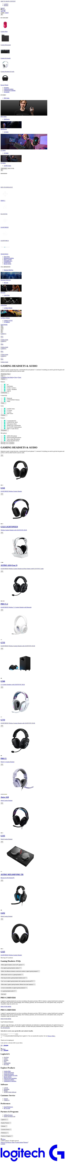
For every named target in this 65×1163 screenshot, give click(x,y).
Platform (3, 379)
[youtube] (6, 1045)
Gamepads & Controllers (10, 1081)
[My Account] (2, 330)
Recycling (6, 1064)
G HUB (6, 1088)
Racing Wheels (7, 1077)
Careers (6, 1058)
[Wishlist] (2, 328)
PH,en (3, 9)
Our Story (6, 1057)
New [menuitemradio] (15, 377)
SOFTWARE (4, 324)
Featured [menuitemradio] (4, 377)
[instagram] (1, 1045)
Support (3, 8)
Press (5, 1061)
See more (3, 994)
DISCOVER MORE (6, 1006)
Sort (2, 376)
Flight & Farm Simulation (10, 1078)
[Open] (2, 332)
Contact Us (6, 1100)
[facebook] (4, 1045)
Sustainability (7, 1063)
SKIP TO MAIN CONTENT (8, 1)
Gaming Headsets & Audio (10, 1075)
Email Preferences (8, 1107)
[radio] (1, 562)
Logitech (6, 4)
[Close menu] (2, 14)
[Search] (2, 326)
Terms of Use (4, 1142)
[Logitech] (3, 11)
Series (3, 403)
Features (3, 415)
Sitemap (26, 1142)
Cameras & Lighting (9, 1079)
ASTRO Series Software (10, 1092)
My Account (7, 1108)
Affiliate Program (8, 1115)
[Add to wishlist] (2, 455)
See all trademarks (5, 1027)
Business (6, 5)
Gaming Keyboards (9, 1074)
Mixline (6, 1090)
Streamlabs (6, 1089)
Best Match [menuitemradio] (10, 377)
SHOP (2, 12)
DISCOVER (4, 168)
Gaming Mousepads (9, 1072)
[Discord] (7, 1045)
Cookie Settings (19, 1142)
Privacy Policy (11, 1142)
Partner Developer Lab (9, 1116)
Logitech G (3, 333)
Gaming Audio (4, 339)
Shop (2, 336)
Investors (6, 1060)
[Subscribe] (17, 1034)
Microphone (4, 430)
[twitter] (3, 1045)
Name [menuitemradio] (19, 377)
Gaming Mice (7, 1071)
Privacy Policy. (51, 1036)
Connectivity (4, 392)
